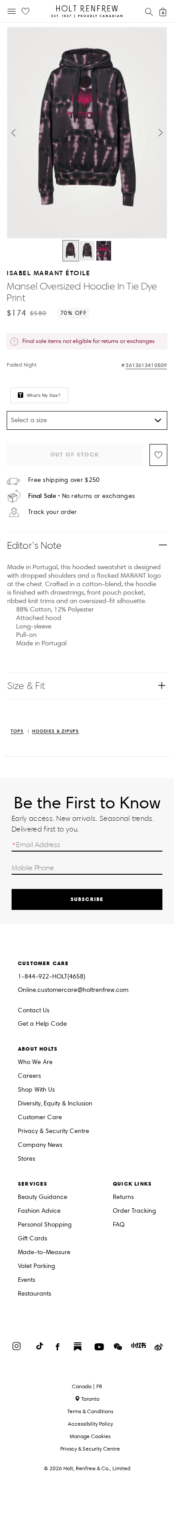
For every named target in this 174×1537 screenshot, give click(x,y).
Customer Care (40, 1117)
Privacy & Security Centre (53, 1131)
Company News (40, 1145)
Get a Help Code (42, 1024)
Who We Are (35, 1062)
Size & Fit (26, 686)
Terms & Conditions (90, 1411)
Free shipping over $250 (63, 480)
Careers (29, 1076)
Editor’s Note (34, 545)
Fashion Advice (39, 1211)
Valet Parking (36, 1266)
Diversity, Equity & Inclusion (55, 1104)
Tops (17, 731)
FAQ (118, 1225)
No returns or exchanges (81, 496)
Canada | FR (87, 1386)
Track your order (52, 512)
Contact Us (34, 1010)
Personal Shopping (45, 1225)
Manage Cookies (90, 1436)
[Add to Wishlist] (158, 455)
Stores (26, 1159)
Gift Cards (32, 1238)
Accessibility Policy (90, 1423)
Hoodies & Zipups (55, 731)
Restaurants (34, 1294)
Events (26, 1280)
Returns (123, 1197)
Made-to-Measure (44, 1252)
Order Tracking (134, 1211)
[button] (13, 132)
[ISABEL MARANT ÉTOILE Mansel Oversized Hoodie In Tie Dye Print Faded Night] (70, 250)
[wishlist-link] (25, 12)
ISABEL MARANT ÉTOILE (48, 273)
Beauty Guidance (42, 1197)
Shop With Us (36, 1090)
